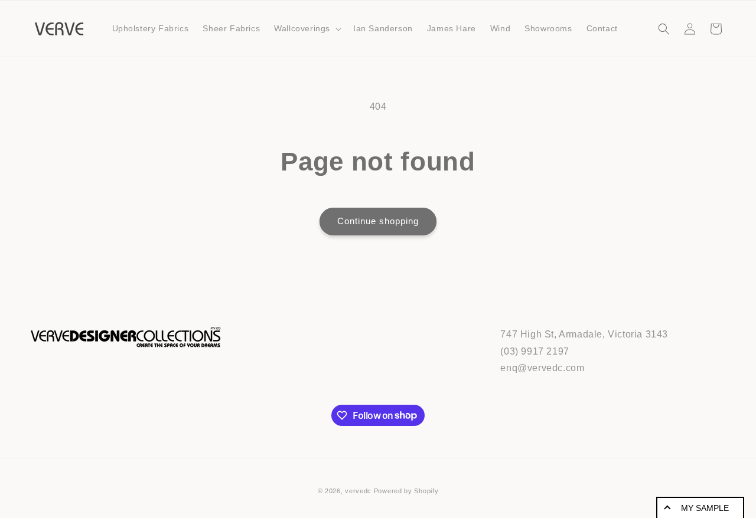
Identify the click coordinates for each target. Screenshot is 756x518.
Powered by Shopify (406, 490)
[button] (306, 28)
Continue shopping (378, 221)
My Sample (705, 508)
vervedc (358, 490)
